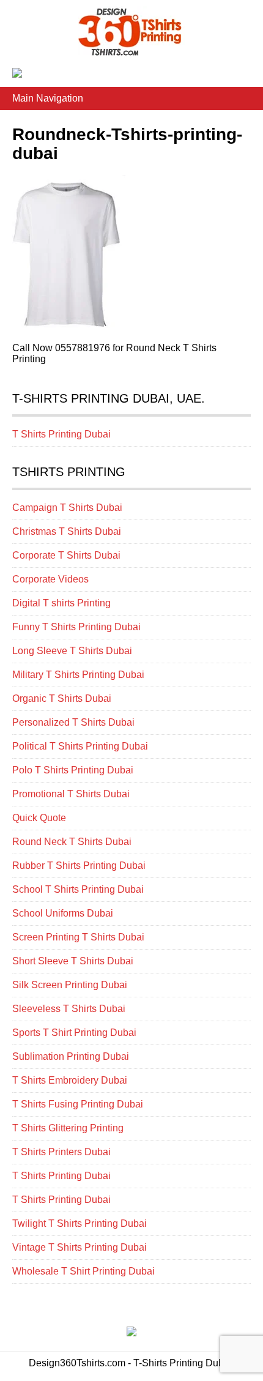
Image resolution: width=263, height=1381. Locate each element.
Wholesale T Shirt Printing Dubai (83, 1271)
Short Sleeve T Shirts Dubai (72, 961)
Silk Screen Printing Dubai (69, 985)
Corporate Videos (50, 579)
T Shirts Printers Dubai (61, 1152)
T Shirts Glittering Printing (68, 1128)
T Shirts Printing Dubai (61, 434)
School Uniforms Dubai (62, 913)
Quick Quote (39, 818)
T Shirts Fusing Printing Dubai (77, 1104)
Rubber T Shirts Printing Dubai (79, 865)
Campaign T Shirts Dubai (67, 507)
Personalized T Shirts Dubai (73, 722)
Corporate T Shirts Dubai (66, 555)
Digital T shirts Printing (61, 603)
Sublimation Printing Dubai (70, 1056)
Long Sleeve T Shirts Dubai (72, 651)
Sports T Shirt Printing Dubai (74, 1032)
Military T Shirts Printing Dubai (78, 674)
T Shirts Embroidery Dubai (69, 1080)
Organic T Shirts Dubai (61, 698)
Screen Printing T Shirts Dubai (78, 937)
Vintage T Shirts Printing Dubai (79, 1247)
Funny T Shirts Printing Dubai (76, 627)
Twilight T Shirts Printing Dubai (79, 1223)
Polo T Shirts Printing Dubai (72, 770)
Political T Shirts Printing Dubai (80, 746)
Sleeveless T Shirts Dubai (68, 1008)
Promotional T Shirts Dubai (71, 794)
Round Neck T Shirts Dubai (72, 841)
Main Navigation (47, 98)
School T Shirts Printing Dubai (78, 889)
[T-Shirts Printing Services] (131, 51)
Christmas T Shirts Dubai (66, 531)
